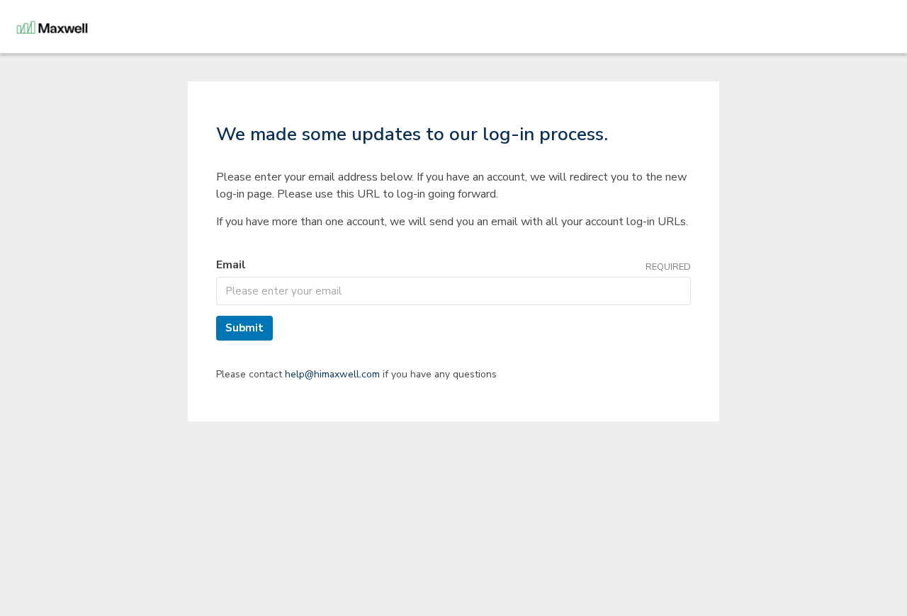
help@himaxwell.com (332, 374)
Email (231, 265)
